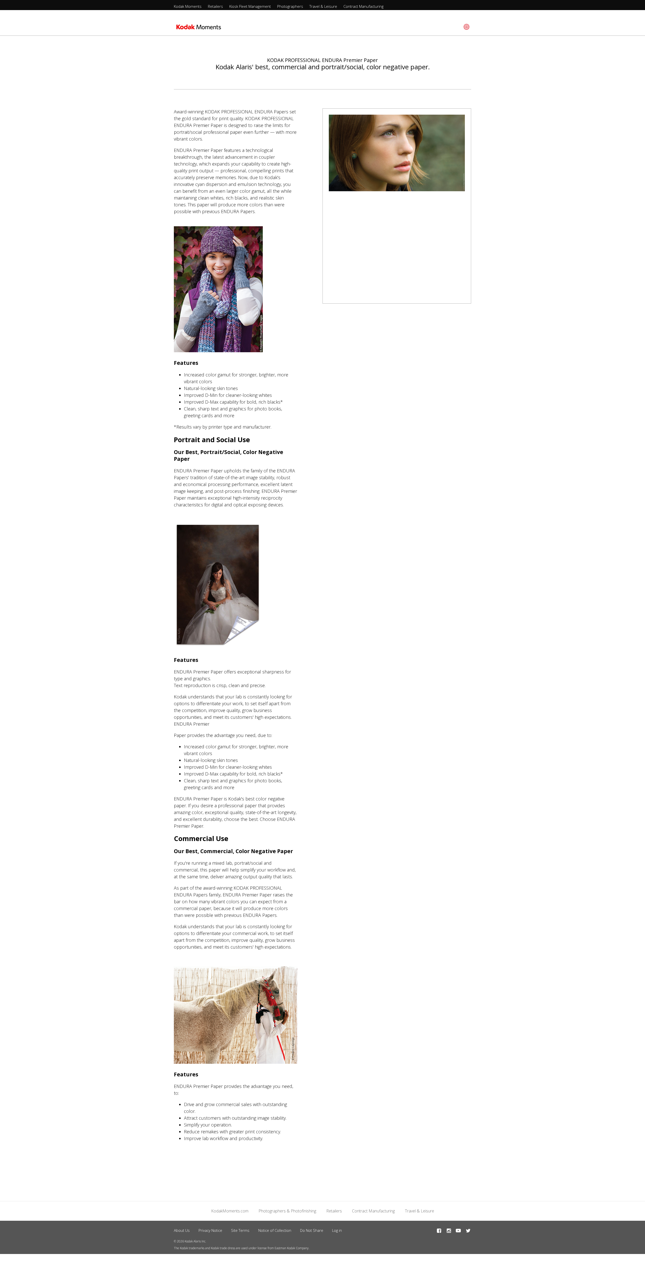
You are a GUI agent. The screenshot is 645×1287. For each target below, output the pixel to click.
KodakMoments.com (229, 1211)
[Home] (198, 28)
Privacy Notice (210, 1230)
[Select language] (465, 27)
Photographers (290, 6)
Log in (337, 1230)
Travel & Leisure (323, 6)
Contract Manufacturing (363, 6)
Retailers (215, 6)
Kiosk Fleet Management (250, 6)
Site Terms (240, 1230)
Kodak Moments (188, 6)
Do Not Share (311, 1230)
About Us (182, 1230)
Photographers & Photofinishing (287, 1211)
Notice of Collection (274, 1230)
